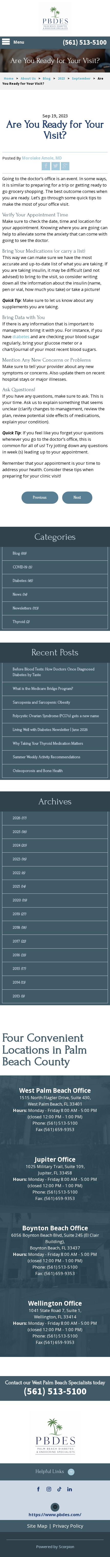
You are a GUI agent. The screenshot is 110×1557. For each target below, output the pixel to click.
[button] (55, 1471)
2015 (19, 968)
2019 (19, 914)
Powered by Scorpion (55, 1546)
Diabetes (22, 581)
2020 (20, 900)
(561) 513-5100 (85, 42)
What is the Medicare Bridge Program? (43, 688)
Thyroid (21, 622)
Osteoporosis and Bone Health (38, 771)
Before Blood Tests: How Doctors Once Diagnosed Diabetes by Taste (53, 672)
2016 (19, 955)
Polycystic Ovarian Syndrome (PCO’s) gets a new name (56, 716)
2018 (19, 927)
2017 (19, 941)
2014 (19, 982)
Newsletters (25, 608)
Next (77, 497)
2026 (19, 818)
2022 (19, 873)
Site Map (37, 1526)
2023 (61, 78)
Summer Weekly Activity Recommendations (46, 757)
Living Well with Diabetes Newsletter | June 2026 (50, 730)
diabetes (21, 336)
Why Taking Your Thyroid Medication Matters (48, 743)
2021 (19, 886)
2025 (19, 832)
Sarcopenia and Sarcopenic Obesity (41, 702)
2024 (19, 845)
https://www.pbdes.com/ (55, 1514)
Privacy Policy (68, 1526)
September (81, 78)
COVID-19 (22, 567)
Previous (40, 497)
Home (9, 78)
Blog (47, 78)
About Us (28, 78)
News (20, 594)
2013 (18, 996)
